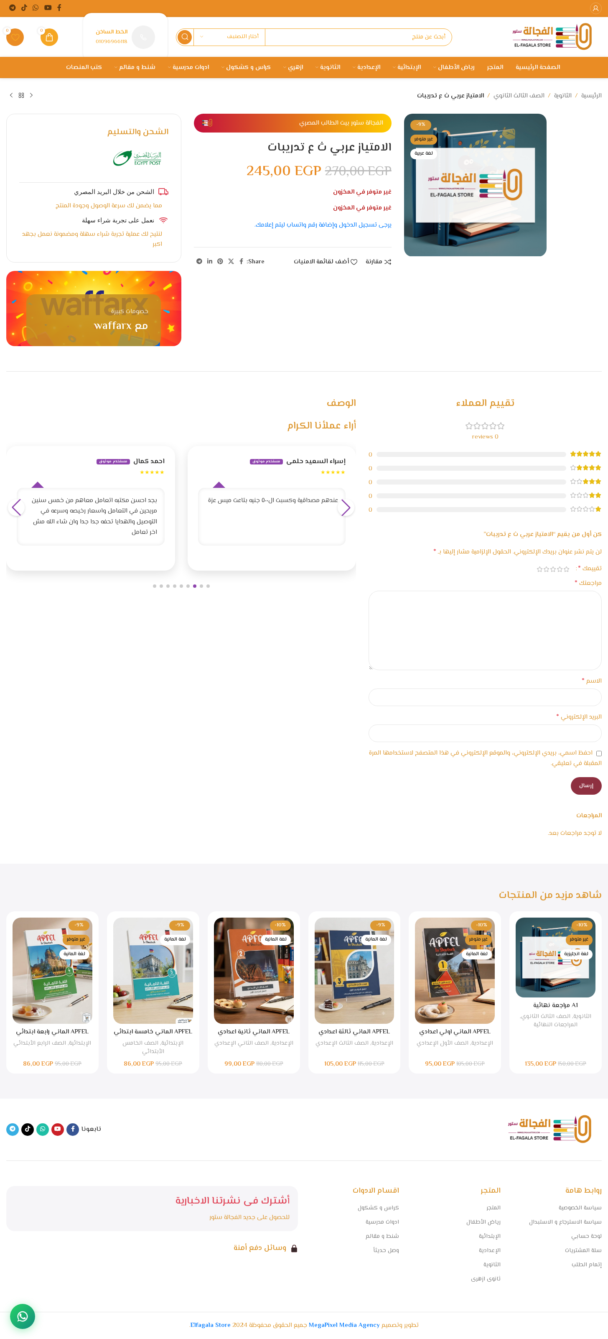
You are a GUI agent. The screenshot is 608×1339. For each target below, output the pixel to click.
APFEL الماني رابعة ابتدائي (52, 1032)
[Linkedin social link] (210, 262)
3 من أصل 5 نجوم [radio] (552, 569)
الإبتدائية (172, 1043)
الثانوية (563, 96)
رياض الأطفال (483, 1222)
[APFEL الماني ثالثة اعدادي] (354, 971)
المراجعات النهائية (555, 1025)
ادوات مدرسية (382, 1222)
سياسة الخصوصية (580, 1208)
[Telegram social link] (12, 8)
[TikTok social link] (24, 8)
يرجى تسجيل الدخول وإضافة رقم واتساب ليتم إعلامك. (323, 225)
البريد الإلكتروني (579, 717)
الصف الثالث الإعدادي (342, 1043)
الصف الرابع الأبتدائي (39, 1043)
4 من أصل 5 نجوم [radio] (546, 569)
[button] (208, 586)
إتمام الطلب (587, 1265)
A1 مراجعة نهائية (555, 1005)
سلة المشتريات (583, 1250)
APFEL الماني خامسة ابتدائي (153, 1032)
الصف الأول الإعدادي (442, 1043)
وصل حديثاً (386, 1250)
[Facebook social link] (59, 8)
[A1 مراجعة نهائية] (555, 957)
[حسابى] (596, 8)
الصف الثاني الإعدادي (241, 1043)
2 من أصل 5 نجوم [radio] (559, 569)
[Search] (185, 37)
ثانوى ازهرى (486, 1279)
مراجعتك (588, 584)
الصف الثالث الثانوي (519, 96)
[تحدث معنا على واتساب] (22, 1316)
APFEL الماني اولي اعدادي (455, 1032)
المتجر (493, 1208)
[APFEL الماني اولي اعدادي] (455, 971)
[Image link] (549, 1130)
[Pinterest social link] (220, 262)
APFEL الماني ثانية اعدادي (254, 1032)
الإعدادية (482, 1043)
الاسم (592, 681)
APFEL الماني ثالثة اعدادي (354, 1032)
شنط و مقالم (382, 1236)
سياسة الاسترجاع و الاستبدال (565, 1222)
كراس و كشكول (378, 1208)
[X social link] (231, 262)
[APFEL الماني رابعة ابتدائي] (52, 971)
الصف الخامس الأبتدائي (143, 1047)
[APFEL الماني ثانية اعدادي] (254, 971)
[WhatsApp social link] (35, 8)
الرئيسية (591, 96)
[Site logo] (552, 37)
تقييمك (590, 569)
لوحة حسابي (586, 1236)
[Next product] (11, 96)
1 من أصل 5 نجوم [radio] (566, 569)
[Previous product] (31, 96)
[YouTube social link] (47, 8)
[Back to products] (21, 96)
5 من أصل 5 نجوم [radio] (539, 569)
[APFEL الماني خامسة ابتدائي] (153, 971)
